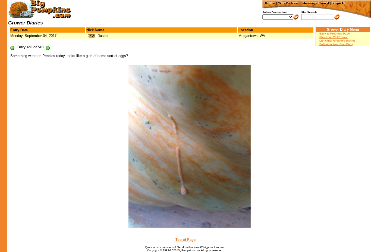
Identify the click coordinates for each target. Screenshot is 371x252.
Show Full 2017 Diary (333, 37)
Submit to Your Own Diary (336, 44)
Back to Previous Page (334, 33)
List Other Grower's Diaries (337, 40)
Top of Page (185, 240)
